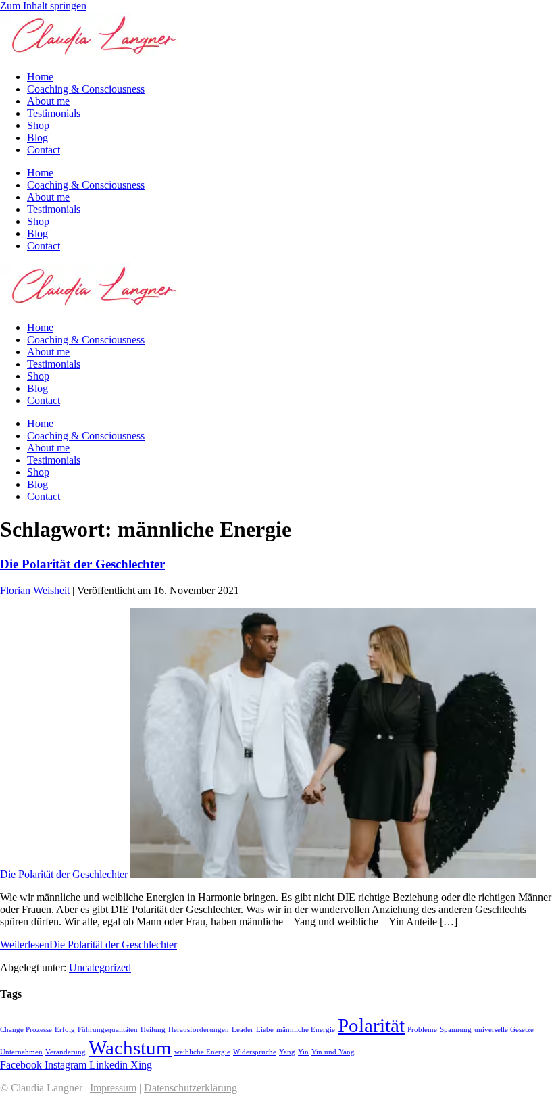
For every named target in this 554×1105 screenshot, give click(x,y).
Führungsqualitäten (108, 1029)
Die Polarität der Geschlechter (82, 564)
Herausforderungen (198, 1029)
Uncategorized (100, 967)
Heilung (153, 1029)
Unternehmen (21, 1052)
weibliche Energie (202, 1052)
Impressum (113, 1088)
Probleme (422, 1029)
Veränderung (65, 1052)
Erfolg (65, 1029)
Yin (303, 1052)
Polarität (371, 1025)
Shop (38, 125)
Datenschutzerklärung (190, 1088)
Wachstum (130, 1047)
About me (48, 101)
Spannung (456, 1029)
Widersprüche (254, 1052)
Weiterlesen (88, 944)
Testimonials (53, 113)
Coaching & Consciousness (86, 89)
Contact (43, 149)
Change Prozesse (26, 1029)
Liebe (265, 1029)
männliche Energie (305, 1029)
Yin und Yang (333, 1052)
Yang (287, 1052)
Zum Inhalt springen (43, 5)
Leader (242, 1029)
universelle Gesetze (504, 1029)
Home (40, 76)
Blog (37, 137)
